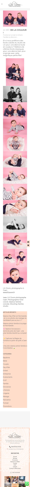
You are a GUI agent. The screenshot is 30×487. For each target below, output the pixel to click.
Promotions (7, 406)
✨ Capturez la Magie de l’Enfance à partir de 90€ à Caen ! (15, 340)
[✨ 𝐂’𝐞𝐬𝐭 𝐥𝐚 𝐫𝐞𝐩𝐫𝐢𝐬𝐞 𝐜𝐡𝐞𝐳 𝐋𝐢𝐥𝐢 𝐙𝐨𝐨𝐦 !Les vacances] (22, 479)
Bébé (5, 361)
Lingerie (6, 393)
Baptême (6, 358)
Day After (6, 367)
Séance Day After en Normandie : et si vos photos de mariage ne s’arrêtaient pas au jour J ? (15, 318)
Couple (6, 364)
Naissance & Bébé (15, 461)
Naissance (7, 400)
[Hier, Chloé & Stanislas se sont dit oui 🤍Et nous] (7, 479)
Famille (5, 37)
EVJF (5, 380)
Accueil (15, 456)
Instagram (16, 472)
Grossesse (7, 387)
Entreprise (7, 374)
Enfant (20, 35)
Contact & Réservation (15, 468)
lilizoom (14, 37)
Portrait (5, 403)
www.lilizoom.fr (9, 292)
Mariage (6, 396)
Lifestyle (6, 390)
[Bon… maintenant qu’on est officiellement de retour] (15, 479)
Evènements (7, 377)
